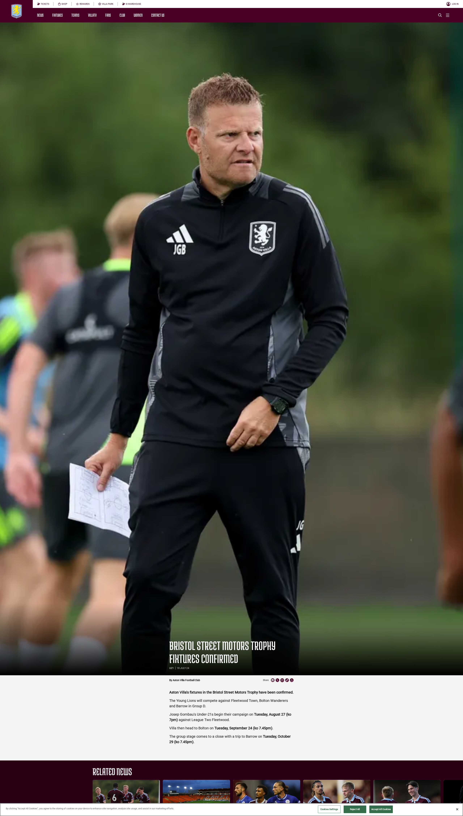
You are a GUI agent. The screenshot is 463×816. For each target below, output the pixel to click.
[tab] (43, 4)
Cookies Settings (329, 809)
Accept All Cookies (381, 809)
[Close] (457, 809)
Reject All (355, 809)
